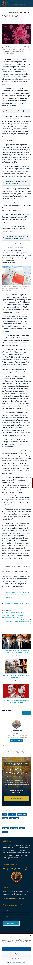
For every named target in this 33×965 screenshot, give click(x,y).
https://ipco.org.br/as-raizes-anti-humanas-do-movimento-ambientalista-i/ (15, 594)
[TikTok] (22, 868)
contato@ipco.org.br (16, 898)
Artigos (4, 49)
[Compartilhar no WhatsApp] (18, 751)
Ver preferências (16, 958)
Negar (16, 954)
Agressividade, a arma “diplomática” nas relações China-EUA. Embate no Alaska (16, 651)
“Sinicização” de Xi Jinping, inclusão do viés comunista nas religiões (16, 676)
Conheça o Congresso (16, 798)
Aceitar (16, 949)
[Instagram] (8, 868)
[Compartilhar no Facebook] (3, 751)
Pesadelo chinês (16, 51)
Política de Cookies (11, 962)
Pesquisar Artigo (6, 710)
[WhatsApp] (26, 868)
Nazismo (6, 51)
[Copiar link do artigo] (23, 751)
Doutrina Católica (24, 49)
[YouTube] (19, 868)
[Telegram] (11, 868)
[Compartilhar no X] (8, 751)
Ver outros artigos (16, 740)
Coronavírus (15, 603)
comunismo (8, 603)
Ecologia (21, 603)
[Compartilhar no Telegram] (13, 751)
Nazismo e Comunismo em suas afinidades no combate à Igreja (16, 701)
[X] (15, 868)
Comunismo (13, 49)
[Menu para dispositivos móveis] (30, 3)
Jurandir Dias (6, 47)
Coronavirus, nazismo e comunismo (18, 19)
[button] (30, 936)
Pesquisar (26, 713)
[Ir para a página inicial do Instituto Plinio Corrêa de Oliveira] (16, 876)
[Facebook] (4, 868)
